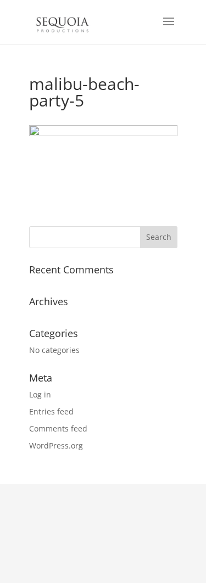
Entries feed (51, 411)
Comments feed (58, 428)
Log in (40, 394)
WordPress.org (56, 445)
